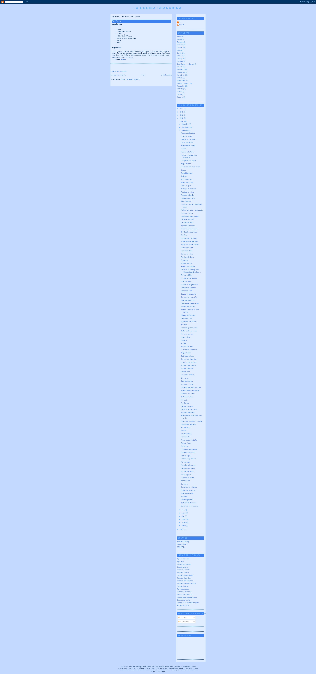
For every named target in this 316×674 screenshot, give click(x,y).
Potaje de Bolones (187, 257)
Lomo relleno (185, 337)
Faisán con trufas (187, 248)
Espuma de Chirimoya (189, 238)
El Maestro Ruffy (183, 542)
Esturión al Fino (186, 275)
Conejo (179, 58)
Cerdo (179, 53)
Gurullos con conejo (188, 468)
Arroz (179, 36)
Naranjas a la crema (188, 465)
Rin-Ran (184, 235)
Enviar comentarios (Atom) (130, 79)
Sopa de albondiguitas (185, 581)
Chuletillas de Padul (188, 375)
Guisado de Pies (187, 223)
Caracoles (184, 484)
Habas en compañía (188, 219)
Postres (180, 89)
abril (183, 516)
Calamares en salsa (188, 198)
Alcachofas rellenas (184, 564)
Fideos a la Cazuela (188, 394)
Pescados (180, 86)
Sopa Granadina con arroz (186, 583)
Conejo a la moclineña (189, 297)
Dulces (179, 67)
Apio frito (180, 561)
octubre (184, 130)
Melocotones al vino (188, 146)
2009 (182, 118)
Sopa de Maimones (188, 412)
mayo (184, 513)
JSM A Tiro (181, 547)
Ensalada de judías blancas (187, 597)
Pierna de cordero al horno (190, 167)
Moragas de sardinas (188, 189)
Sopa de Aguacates (188, 226)
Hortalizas (180, 75)
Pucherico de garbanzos (189, 285)
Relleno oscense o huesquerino (192, 210)
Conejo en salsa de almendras (188, 603)
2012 (182, 112)
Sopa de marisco (183, 572)
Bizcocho (184, 260)
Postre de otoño (186, 251)
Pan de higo (185, 462)
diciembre (185, 124)
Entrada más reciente (118, 75)
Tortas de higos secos (189, 331)
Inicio (143, 75)
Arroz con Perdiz (187, 384)
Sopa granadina (182, 567)
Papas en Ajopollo (187, 195)
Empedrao (184, 378)
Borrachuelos (185, 437)
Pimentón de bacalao (188, 365)
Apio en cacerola (183, 559)
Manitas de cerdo (187, 493)
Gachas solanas (187, 381)
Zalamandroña (186, 201)
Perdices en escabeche (189, 229)
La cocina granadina (157, 8)
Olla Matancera (186, 318)
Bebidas (180, 45)
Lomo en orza (186, 281)
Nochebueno (185, 481)
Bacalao (180, 42)
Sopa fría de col (186, 173)
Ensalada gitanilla (183, 600)
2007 (182, 529)
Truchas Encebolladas (189, 232)
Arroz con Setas (187, 213)
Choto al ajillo (186, 186)
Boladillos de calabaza (189, 487)
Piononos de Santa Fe (189, 440)
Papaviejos (185, 446)
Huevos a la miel (187, 368)
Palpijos (184, 340)
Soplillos (184, 325)
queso (179, 92)
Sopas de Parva (187, 346)
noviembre (185, 127)
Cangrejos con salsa (188, 160)
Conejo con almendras (189, 359)
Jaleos (183, 170)
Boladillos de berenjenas (189, 506)
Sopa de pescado (183, 570)
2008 (182, 121)
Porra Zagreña (186, 475)
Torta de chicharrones (189, 503)
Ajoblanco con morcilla (189, 321)
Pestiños (184, 496)
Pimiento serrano (187, 334)
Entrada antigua (166, 75)
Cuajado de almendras (189, 350)
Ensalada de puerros (184, 594)
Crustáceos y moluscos (185, 64)
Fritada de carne (183, 605)
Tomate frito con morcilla (190, 391)
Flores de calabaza (188, 266)
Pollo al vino (185, 372)
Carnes (179, 47)
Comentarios (184, 622)
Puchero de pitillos (187, 471)
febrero (184, 522)
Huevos (180, 78)
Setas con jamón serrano (190, 244)
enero (184, 525)
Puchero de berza (187, 478)
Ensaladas (181, 72)
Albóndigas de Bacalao (189, 241)
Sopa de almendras (184, 578)
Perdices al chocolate (189, 409)
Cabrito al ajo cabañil (188, 459)
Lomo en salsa (186, 136)
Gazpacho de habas (184, 592)
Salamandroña (186, 434)
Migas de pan (186, 164)
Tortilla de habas (187, 397)
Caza (179, 50)
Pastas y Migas (182, 83)
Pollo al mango (186, 263)
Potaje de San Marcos (189, 278)
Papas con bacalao (188, 133)
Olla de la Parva (187, 406)
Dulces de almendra (188, 490)
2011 (182, 115)
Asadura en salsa (187, 192)
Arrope (183, 430)
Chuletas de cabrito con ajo (191, 387)
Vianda (183, 149)
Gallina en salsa (187, 254)
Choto (179, 56)
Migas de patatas (187, 182)
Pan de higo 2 (186, 456)
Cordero (180, 61)
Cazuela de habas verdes (190, 303)
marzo (184, 519)
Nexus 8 (181, 25)
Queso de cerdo (186, 291)
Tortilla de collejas (187, 356)
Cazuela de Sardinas (188, 424)
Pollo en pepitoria (187, 500)
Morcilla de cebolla (187, 300)
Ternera (179, 97)
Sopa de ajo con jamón (189, 328)
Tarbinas (184, 176)
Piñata (183, 343)
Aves (179, 39)
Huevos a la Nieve (187, 152)
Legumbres (181, 80)
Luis (179, 22)
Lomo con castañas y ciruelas (192, 421)
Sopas (123, 59)
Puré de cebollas (183, 589)
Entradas (183, 617)
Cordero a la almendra (189, 449)
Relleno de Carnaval (188, 307)
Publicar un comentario (118, 71)
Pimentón (184, 400)
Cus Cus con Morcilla (188, 362)
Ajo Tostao (185, 403)
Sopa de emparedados (185, 575)
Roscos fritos (186, 443)
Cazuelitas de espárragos (190, 216)
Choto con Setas (187, 142)
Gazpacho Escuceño (188, 139)
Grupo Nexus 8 (182, 544)
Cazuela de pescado (188, 288)
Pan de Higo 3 (186, 427)
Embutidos (181, 69)
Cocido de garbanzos (188, 294)
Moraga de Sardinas (188, 315)
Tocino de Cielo (186, 179)
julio (183, 510)
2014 (182, 109)
